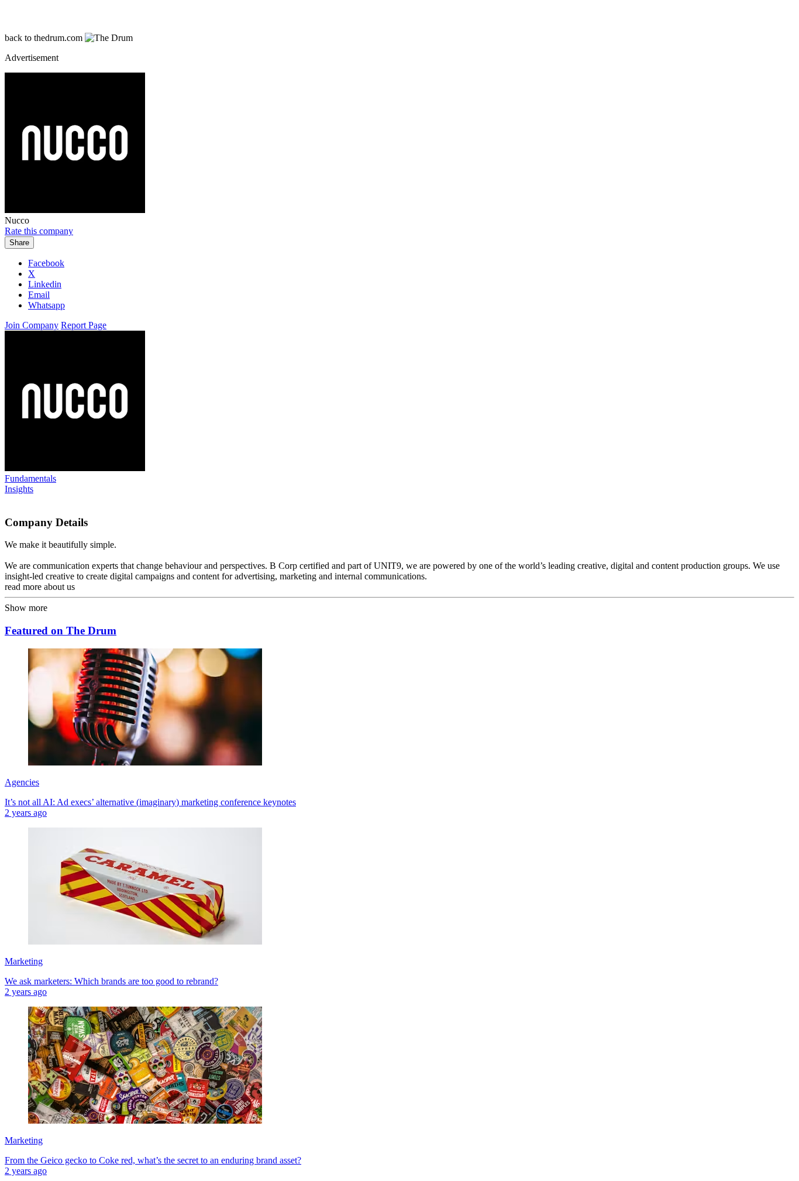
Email (39, 295)
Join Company (31, 325)
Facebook (46, 263)
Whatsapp (46, 305)
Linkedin (44, 284)
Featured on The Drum (60, 630)
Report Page (83, 325)
